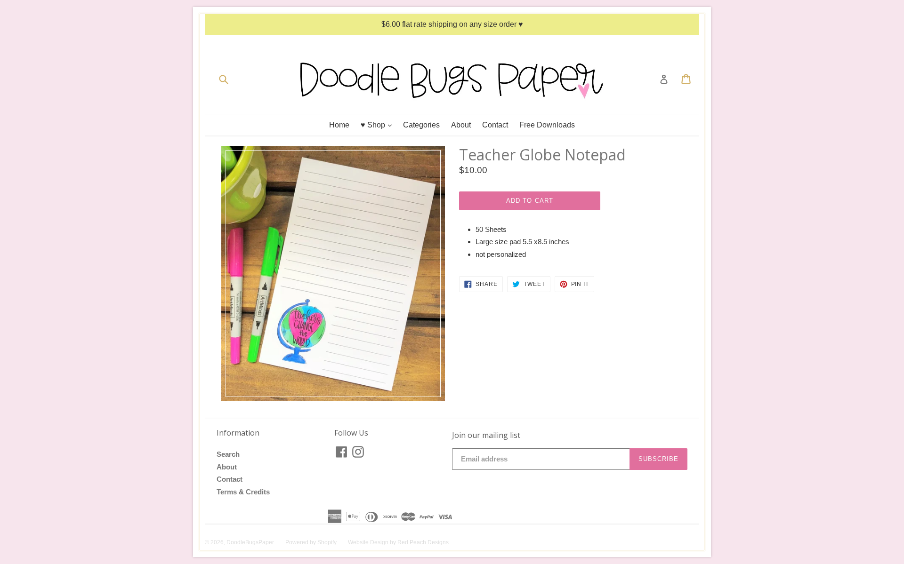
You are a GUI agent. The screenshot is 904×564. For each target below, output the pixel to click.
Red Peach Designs (423, 542)
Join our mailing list (486, 435)
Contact (495, 125)
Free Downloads (547, 125)
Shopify (327, 542)
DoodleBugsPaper (250, 542)
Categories (421, 125)
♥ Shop (378, 124)
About (461, 125)
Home (339, 125)
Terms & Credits (243, 492)
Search (228, 454)
